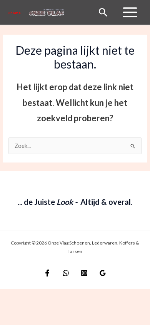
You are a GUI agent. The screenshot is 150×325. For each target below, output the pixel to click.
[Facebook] (47, 273)
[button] (14, 12)
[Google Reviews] (102, 273)
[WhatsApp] (65, 273)
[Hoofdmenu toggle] (130, 12)
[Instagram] (84, 273)
